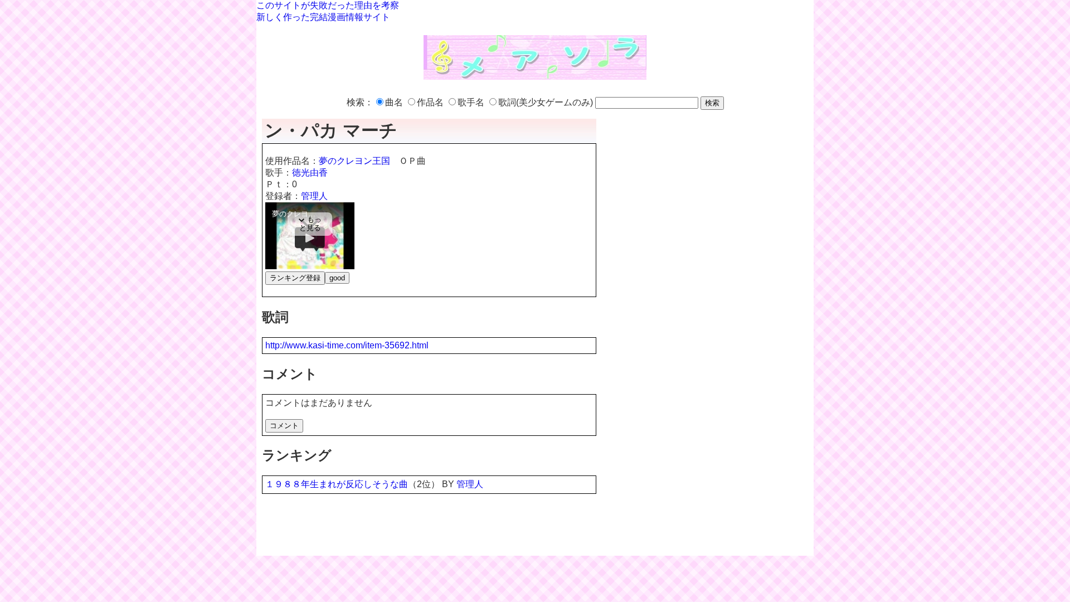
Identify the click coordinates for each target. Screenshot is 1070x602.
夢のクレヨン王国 (354, 161)
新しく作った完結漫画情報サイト (323, 17)
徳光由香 (310, 172)
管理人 (314, 196)
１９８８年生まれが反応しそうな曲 (336, 484)
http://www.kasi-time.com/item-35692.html (347, 345)
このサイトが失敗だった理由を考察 (327, 5)
